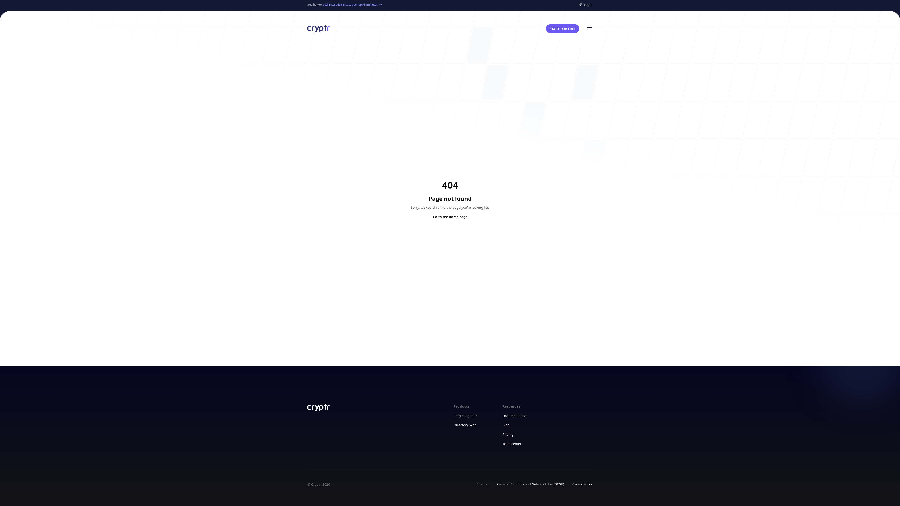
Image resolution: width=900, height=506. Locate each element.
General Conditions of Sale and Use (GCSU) (530, 484)
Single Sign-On (465, 415)
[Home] (319, 28)
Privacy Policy (582, 484)
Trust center (511, 444)
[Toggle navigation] (590, 28)
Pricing (508, 434)
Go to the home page (450, 217)
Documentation (514, 415)
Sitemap (483, 484)
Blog (506, 425)
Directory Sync (465, 425)
